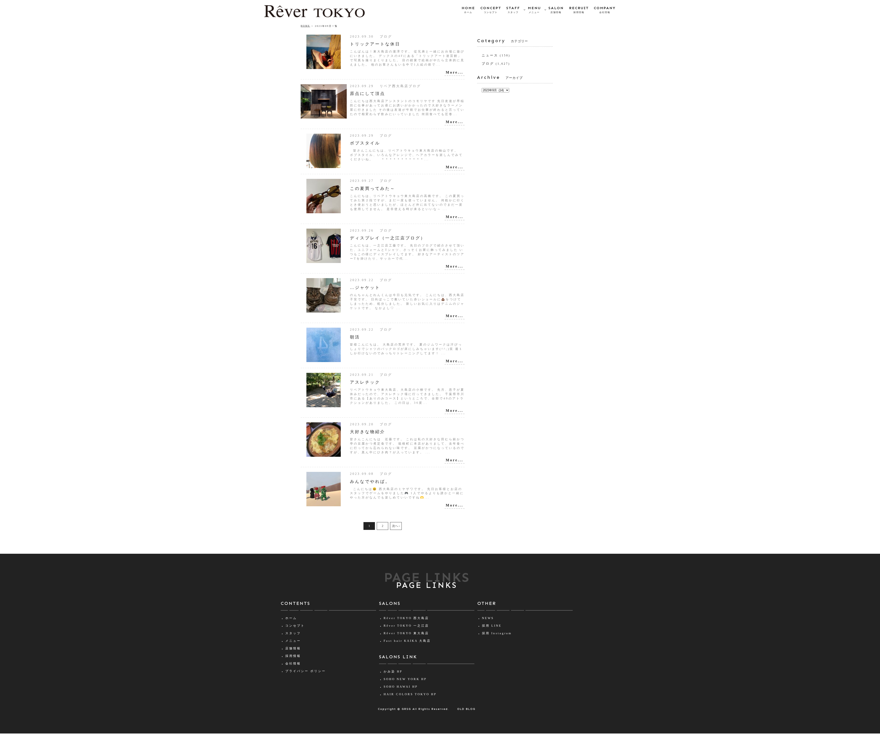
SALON (556, 10)
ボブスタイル (365, 143)
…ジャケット (365, 287)
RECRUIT (579, 10)
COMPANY (605, 10)
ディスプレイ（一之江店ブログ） (388, 238)
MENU (534, 10)
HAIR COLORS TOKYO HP (410, 694)
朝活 (355, 337)
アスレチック (365, 382)
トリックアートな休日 (375, 44)
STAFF (513, 10)
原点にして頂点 (367, 93)
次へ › (396, 526)
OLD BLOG (466, 709)
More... (454, 72)
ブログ (488, 63)
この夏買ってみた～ (372, 188)
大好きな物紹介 (367, 431)
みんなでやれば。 (370, 481)
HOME (468, 10)
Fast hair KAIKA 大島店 (407, 640)
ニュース (490, 55)
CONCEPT (490, 10)
